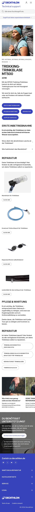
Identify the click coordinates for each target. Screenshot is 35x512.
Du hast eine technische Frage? (14, 435)
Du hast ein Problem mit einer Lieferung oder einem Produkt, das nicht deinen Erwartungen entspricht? (17, 444)
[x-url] (7, 462)
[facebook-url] (3, 462)
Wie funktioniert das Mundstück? (14, 149)
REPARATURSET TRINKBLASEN (14, 361)
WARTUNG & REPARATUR (11, 470)
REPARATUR (27, 111)
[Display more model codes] (9, 61)
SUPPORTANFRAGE (10, 117)
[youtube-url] (11, 462)
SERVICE (5, 483)
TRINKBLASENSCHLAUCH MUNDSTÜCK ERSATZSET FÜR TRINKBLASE (16, 354)
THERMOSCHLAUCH (10, 367)
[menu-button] (31, 2)
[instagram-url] (15, 462)
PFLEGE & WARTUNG (10, 111)
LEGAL (4, 490)
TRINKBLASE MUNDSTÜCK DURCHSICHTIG (12, 346)
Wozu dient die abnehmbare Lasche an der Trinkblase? (16, 142)
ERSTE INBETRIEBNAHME (12, 105)
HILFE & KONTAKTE (9, 477)
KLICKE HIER (6, 200)
